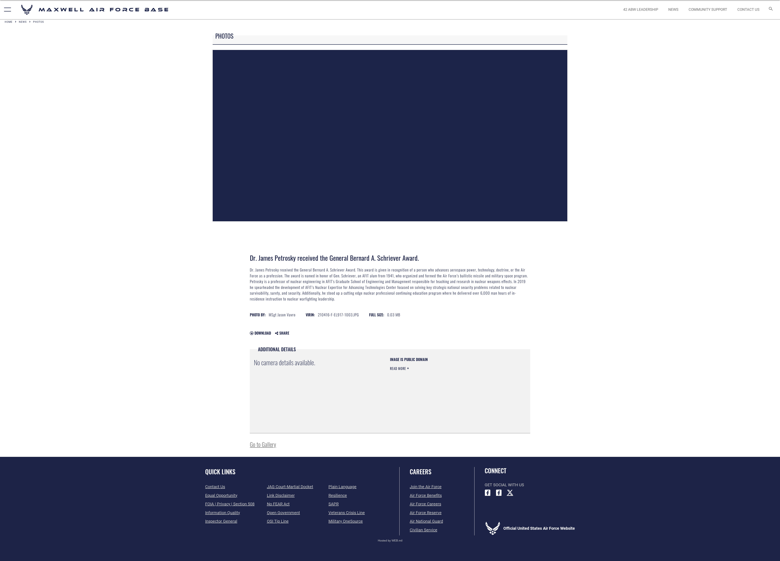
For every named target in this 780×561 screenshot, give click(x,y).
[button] (6, 9)
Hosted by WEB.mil (390, 540)
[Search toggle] (770, 9)
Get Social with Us (504, 484)
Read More (398, 368)
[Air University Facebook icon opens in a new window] (499, 493)
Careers (420, 471)
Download (262, 333)
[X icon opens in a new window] (510, 493)
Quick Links (220, 471)
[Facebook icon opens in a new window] (488, 493)
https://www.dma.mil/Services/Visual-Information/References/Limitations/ (437, 394)
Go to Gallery (263, 444)
